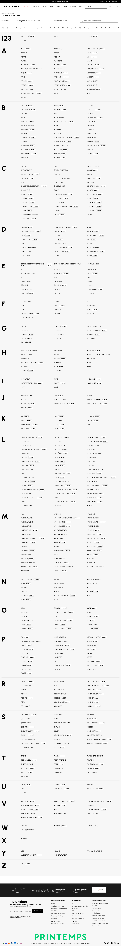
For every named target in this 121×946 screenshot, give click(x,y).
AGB (73, 911)
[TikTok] (111, 943)
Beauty (8, 13)
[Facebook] (105, 943)
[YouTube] (118, 943)
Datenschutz (75, 924)
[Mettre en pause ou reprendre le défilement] (4, 1)
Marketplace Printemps (58, 913)
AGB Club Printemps (78, 913)
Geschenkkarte (96, 908)
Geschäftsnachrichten (99, 921)
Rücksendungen (60, 889)
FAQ (73, 903)
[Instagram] (108, 943)
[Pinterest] (115, 943)
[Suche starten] (86, 6)
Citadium (54, 918)
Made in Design (55, 921)
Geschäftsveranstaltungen (100, 923)
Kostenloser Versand (42, 890)
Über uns (53, 903)
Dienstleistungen (113, 1)
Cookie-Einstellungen (49, 943)
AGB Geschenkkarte (78, 918)
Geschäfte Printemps (57, 906)
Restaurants (95, 926)
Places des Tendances (57, 916)
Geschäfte (103, 1)
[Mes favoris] (113, 6)
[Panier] (117, 6)
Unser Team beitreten (57, 924)
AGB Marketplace (77, 916)
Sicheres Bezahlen (20, 889)
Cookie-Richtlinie (36, 943)
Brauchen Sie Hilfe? (81, 889)
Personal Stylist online (98, 915)
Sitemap (59, 943)
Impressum (75, 921)
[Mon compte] (110, 6)
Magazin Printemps (98, 918)
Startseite (4, 13)
